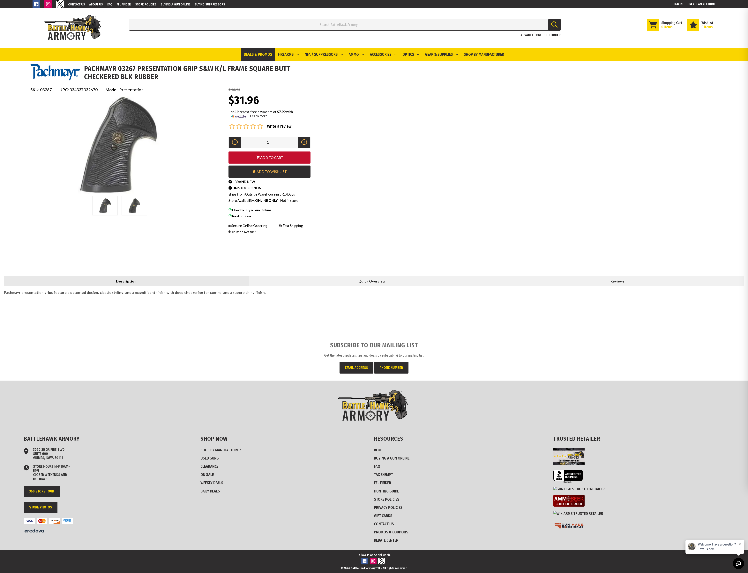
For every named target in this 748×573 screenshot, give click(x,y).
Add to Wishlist (271, 171)
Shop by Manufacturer (484, 54)
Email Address (356, 368)
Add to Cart (271, 157)
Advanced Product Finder (540, 35)
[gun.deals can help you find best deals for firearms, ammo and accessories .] (580, 488)
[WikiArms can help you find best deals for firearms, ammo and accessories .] (579, 513)
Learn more (258, 116)
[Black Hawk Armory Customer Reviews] (570, 463)
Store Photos (40, 507)
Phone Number (391, 368)
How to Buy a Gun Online (251, 210)
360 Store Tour (41, 491)
